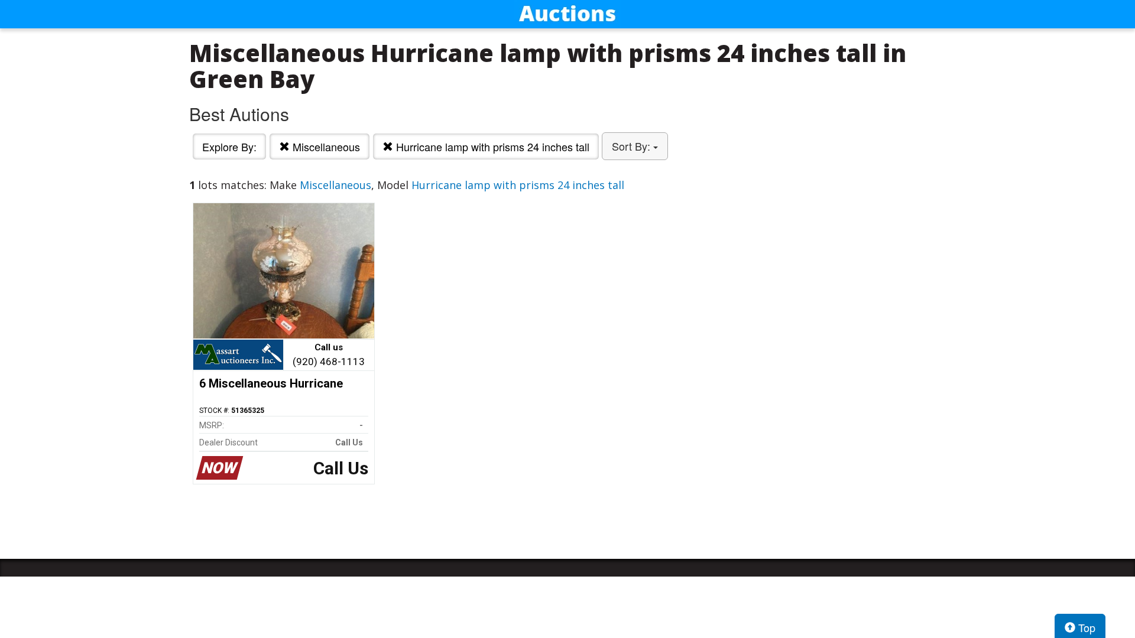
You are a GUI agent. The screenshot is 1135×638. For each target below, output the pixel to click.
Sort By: (632, 146)
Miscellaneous (325, 146)
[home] (567, 14)
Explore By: (229, 146)
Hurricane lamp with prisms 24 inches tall (491, 146)
